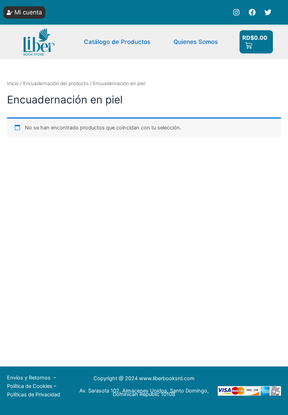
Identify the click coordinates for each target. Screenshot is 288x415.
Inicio (13, 83)
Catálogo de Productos (117, 41)
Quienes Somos (196, 41)
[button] (24, 12)
